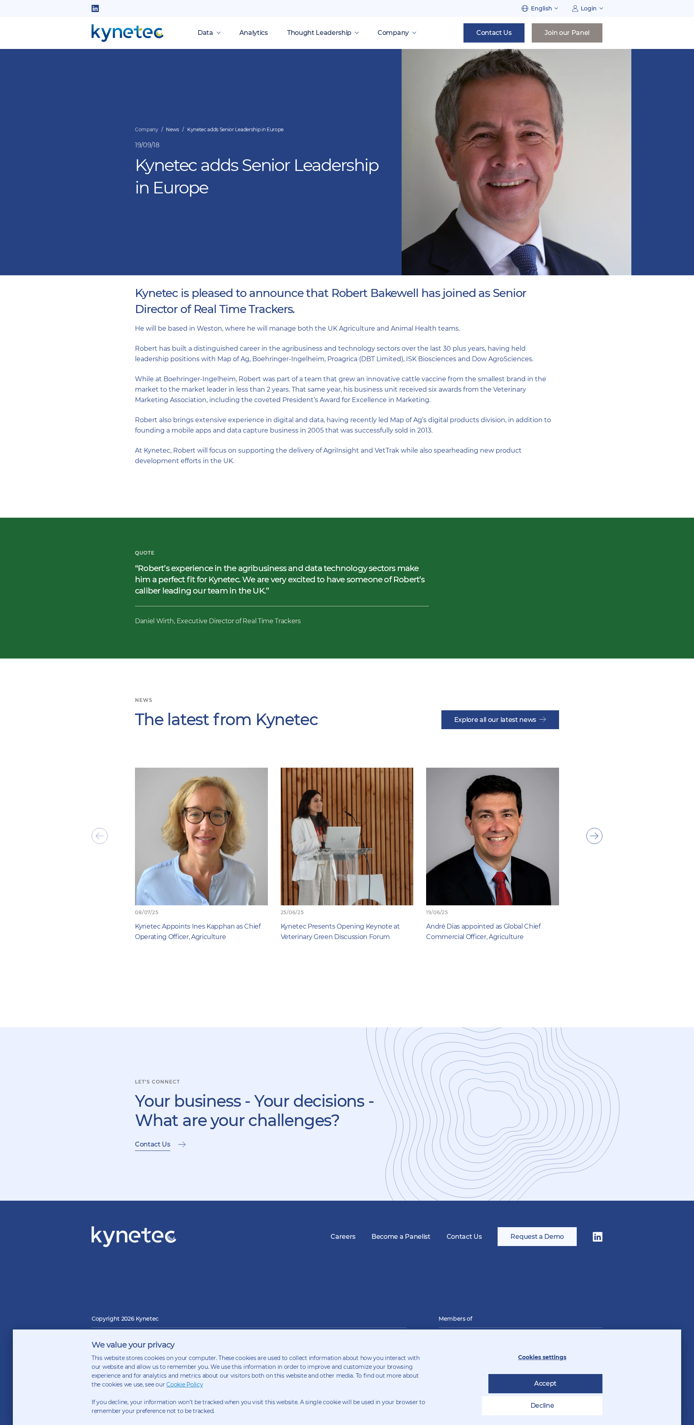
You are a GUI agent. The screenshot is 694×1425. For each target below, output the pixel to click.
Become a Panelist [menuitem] (401, 1236)
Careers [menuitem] (343, 1236)
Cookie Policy (184, 1384)
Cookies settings (542, 1357)
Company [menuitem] (393, 33)
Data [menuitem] (205, 33)
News (172, 129)
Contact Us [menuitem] (464, 1236)
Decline (542, 1405)
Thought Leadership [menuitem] (319, 33)
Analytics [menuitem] (253, 33)
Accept (545, 1383)
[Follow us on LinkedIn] (95, 8)
